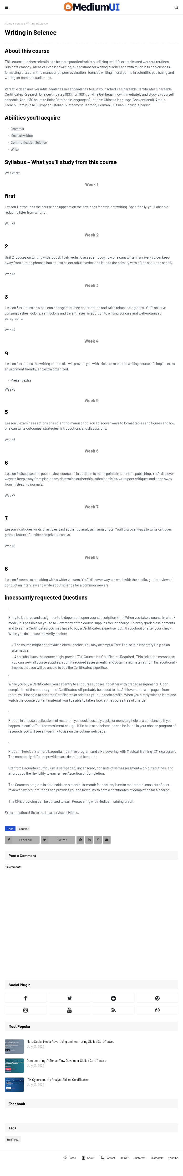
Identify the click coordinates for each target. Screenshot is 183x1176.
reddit (124, 1157)
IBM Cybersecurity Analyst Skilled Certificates (57, 1080)
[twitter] (70, 998)
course (19, 23)
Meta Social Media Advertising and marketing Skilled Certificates (70, 1041)
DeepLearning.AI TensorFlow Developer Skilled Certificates (66, 1061)
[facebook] (25, 998)
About (90, 1157)
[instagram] (25, 1009)
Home (8, 23)
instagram (157, 1157)
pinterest (139, 1157)
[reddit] (113, 998)
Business (12, 1139)
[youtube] (70, 1009)
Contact (110, 1157)
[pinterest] (157, 998)
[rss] (113, 1009)
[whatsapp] (157, 1009)
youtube (173, 1157)
